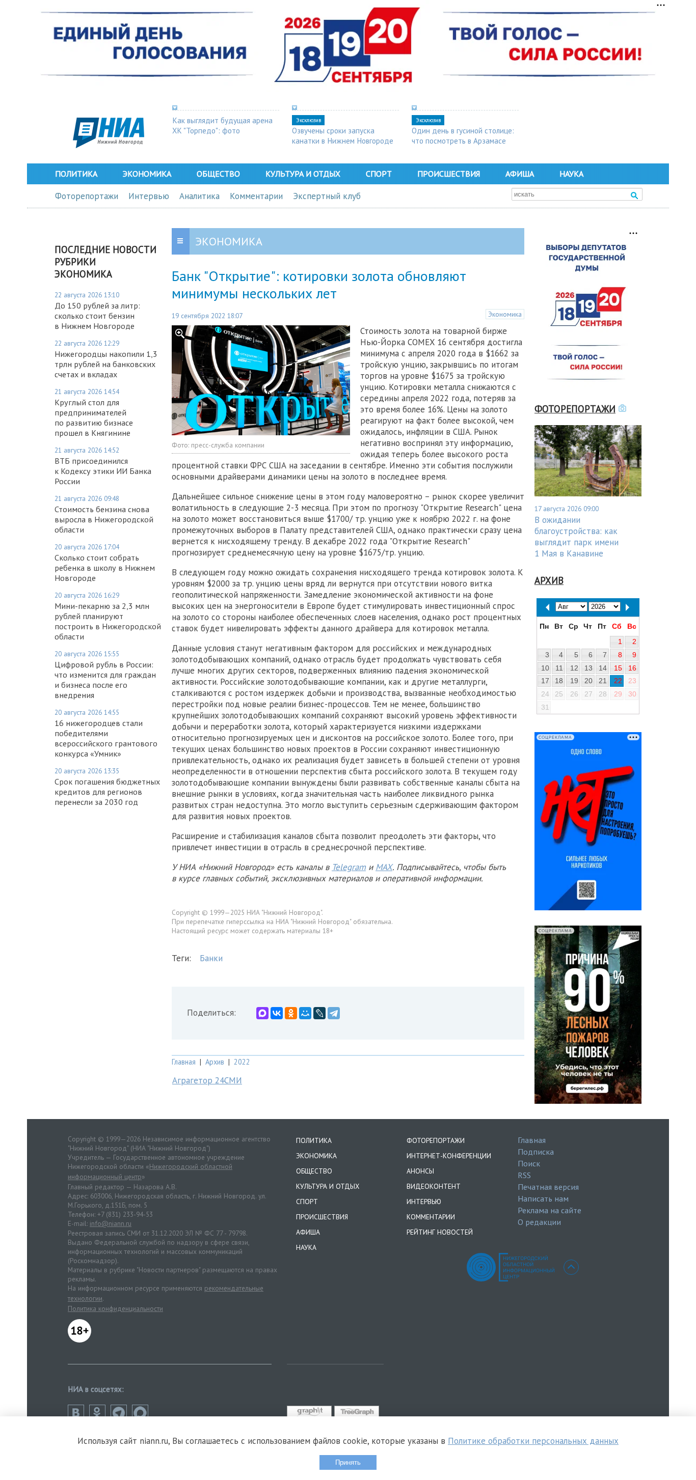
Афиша (519, 174)
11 (559, 668)
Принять (348, 1462)
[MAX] (262, 1013)
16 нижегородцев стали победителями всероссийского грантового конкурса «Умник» (106, 738)
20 (588, 681)
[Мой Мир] (305, 1013)
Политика (76, 174)
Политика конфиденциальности (115, 1308)
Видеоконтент (434, 1186)
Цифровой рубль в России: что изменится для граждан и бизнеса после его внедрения (105, 679)
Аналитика (199, 196)
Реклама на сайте (549, 1210)
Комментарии (256, 196)
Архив (214, 1062)
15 (618, 668)
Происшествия (448, 174)
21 (603, 681)
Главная (184, 1062)
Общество (218, 174)
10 (545, 668)
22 (618, 681)
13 (588, 668)
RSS (524, 1175)
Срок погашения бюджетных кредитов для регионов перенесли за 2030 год (107, 791)
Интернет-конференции (449, 1155)
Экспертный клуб (327, 196)
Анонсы (420, 1171)
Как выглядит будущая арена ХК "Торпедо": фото (222, 125)
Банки (211, 958)
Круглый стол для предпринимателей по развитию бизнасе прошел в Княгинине (94, 417)
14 (603, 668)
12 (574, 668)
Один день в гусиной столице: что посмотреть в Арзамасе (463, 135)
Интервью (148, 196)
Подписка (536, 1152)
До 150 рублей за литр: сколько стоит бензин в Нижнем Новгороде (97, 315)
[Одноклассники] (291, 1013)
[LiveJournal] (319, 1013)
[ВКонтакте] (277, 1013)
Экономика (147, 174)
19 (574, 681)
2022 (242, 1062)
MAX (384, 867)
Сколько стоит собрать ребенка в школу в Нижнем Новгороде (105, 567)
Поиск (529, 1163)
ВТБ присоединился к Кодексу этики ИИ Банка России (103, 471)
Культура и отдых (302, 174)
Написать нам (543, 1198)
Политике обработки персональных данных (533, 1440)
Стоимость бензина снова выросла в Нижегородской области (104, 519)
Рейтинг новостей (440, 1232)
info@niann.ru (110, 1223)
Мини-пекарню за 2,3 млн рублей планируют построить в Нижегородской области (108, 621)
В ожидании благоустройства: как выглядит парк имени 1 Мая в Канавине (576, 536)
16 (632, 668)
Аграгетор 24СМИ (207, 1080)
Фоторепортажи (86, 196)
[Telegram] (334, 1013)
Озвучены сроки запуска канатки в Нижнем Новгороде (342, 135)
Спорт (379, 174)
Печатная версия (548, 1187)
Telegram (349, 867)
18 (559, 681)
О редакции (539, 1222)
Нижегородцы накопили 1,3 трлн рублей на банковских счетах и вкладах (106, 364)
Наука (571, 174)
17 (545, 681)
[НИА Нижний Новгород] (108, 145)
